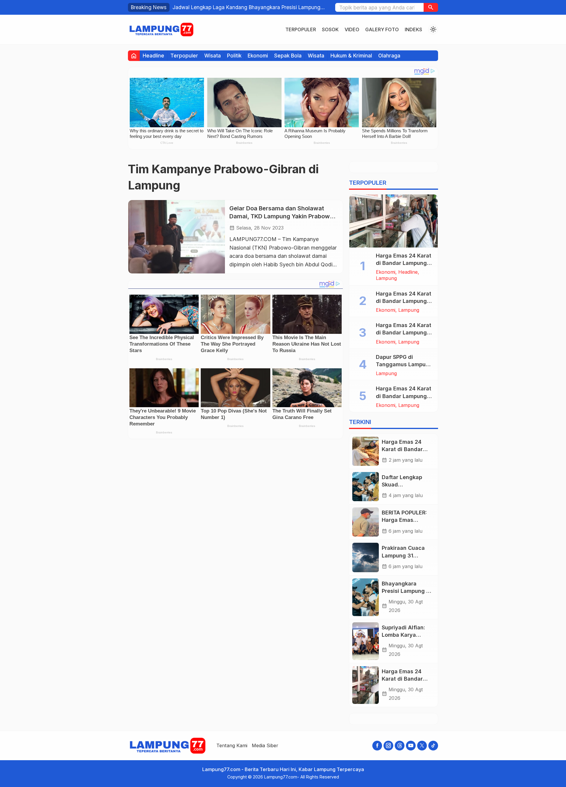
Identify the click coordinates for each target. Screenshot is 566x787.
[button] (431, 7)
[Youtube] (411, 745)
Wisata (212, 55)
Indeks (413, 29)
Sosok (330, 29)
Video (352, 29)
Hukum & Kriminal (351, 55)
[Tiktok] (433, 745)
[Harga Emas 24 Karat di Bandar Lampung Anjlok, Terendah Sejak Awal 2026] (393, 221)
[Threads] (399, 745)
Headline (153, 55)
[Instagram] (388, 745)
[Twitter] (422, 745)
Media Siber (265, 745)
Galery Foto (382, 29)
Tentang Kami (231, 745)
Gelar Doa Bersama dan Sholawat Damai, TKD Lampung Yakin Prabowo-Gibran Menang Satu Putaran (282, 216)
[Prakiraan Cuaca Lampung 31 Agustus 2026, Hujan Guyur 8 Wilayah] (365, 557)
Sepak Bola (288, 55)
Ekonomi (258, 55)
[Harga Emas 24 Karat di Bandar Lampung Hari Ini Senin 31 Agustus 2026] (365, 451)
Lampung (386, 278)
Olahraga (389, 55)
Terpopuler (300, 29)
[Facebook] (377, 745)
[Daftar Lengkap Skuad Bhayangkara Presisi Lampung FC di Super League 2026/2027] (365, 486)
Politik (234, 55)
